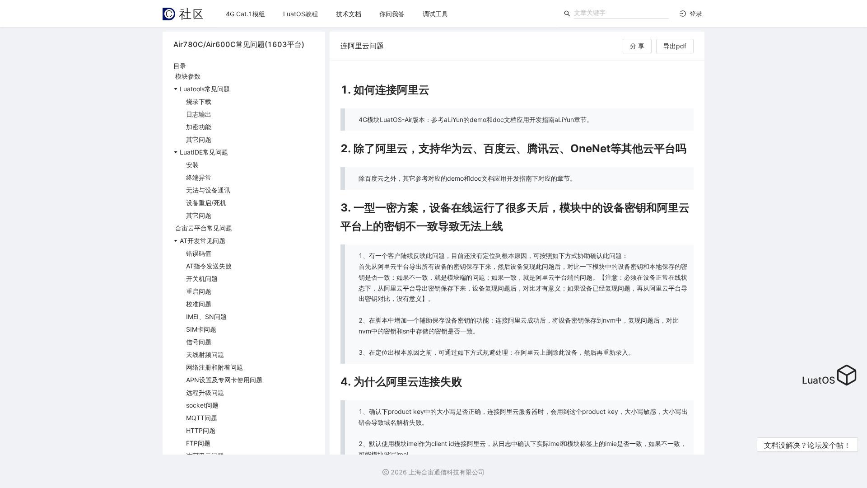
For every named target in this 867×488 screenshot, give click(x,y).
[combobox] (621, 12)
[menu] (388, 14)
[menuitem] (245, 14)
